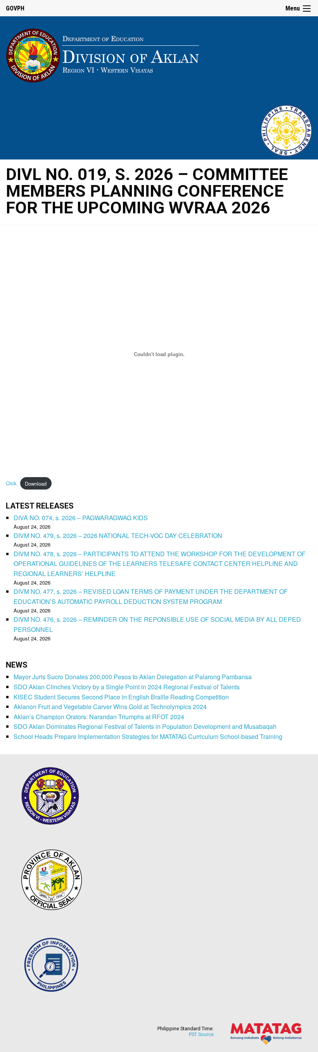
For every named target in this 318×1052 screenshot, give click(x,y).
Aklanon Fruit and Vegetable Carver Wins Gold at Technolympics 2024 (110, 706)
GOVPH (15, 8)
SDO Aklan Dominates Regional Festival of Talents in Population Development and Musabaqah (145, 726)
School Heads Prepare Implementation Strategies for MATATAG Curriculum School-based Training (148, 736)
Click (11, 483)
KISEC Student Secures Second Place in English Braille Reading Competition (121, 696)
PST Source (201, 1034)
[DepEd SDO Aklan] (103, 54)
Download (36, 483)
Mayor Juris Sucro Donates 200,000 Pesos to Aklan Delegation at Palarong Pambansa (133, 676)
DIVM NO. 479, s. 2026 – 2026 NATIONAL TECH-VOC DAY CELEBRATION (118, 535)
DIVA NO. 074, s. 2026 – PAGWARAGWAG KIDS (81, 517)
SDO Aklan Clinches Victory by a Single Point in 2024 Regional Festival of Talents (127, 686)
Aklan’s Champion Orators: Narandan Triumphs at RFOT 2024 (99, 716)
